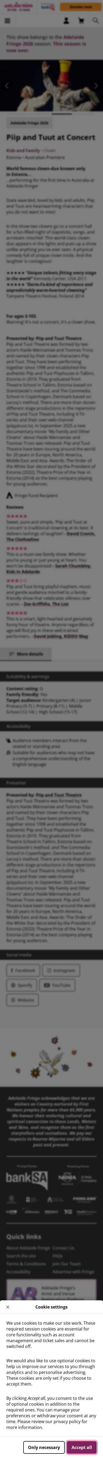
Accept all (82, 1447)
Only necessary (44, 1447)
